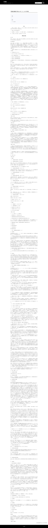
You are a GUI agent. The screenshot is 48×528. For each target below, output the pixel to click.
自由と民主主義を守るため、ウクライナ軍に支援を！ (41, 522)
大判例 (5, 1)
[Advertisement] (24, 6)
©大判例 (24, 526)
